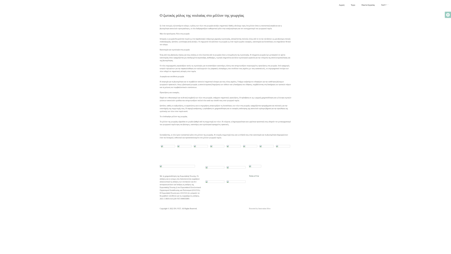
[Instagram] (265, 183)
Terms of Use (254, 176)
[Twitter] (258, 183)
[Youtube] (277, 183)
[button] (448, 15)
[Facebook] (252, 183)
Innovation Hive (264, 209)
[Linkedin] (271, 183)
